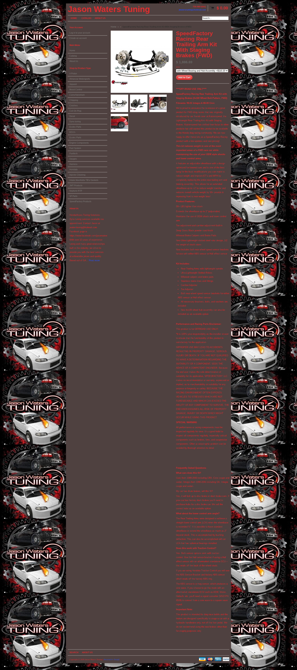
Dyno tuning (75, 121)
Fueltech (73, 153)
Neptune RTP (75, 191)
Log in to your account (79, 33)
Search (73, 652)
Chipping (73, 100)
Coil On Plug (75, 111)
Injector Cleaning (77, 175)
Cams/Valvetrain (77, 95)
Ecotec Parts (75, 127)
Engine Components (79, 143)
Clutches (73, 105)
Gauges (73, 159)
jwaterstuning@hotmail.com (192, 10)
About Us (73, 61)
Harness (73, 164)
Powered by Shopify (112, 659)
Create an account (78, 38)
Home (72, 50)
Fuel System (75, 148)
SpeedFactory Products (80, 201)
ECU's (72, 132)
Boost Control (75, 89)
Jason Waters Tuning (109, 9)
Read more (94, 260)
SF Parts (73, 196)
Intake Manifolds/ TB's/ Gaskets (83, 180)
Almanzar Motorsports (79, 79)
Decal (72, 116)
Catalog (73, 56)
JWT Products (75, 185)
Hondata (73, 169)
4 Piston (73, 73)
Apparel (73, 84)
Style (178, 67)
